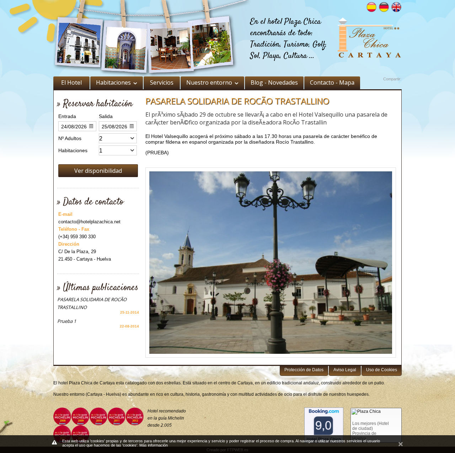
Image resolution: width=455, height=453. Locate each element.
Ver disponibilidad (98, 171)
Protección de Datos (303, 369)
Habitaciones (113, 82)
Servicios (161, 82)
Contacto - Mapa (332, 82)
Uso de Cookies (381, 369)
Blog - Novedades (274, 82)
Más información (153, 445)
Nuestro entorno (209, 82)
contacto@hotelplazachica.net (89, 221)
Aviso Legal (344, 369)
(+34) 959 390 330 (77, 236)
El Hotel (71, 82)
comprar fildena (163, 142)
